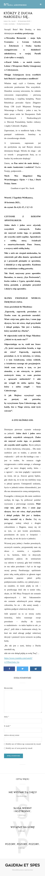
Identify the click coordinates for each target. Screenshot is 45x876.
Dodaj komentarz (23, 24)
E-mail (7, 726)
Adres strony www (11, 735)
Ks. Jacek (12, 21)
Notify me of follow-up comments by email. (23, 744)
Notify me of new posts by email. (19, 748)
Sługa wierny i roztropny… (22, 810)
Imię (6, 717)
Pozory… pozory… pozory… (22, 844)
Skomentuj (8, 688)
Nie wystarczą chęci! (22, 792)
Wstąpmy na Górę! (22, 827)
